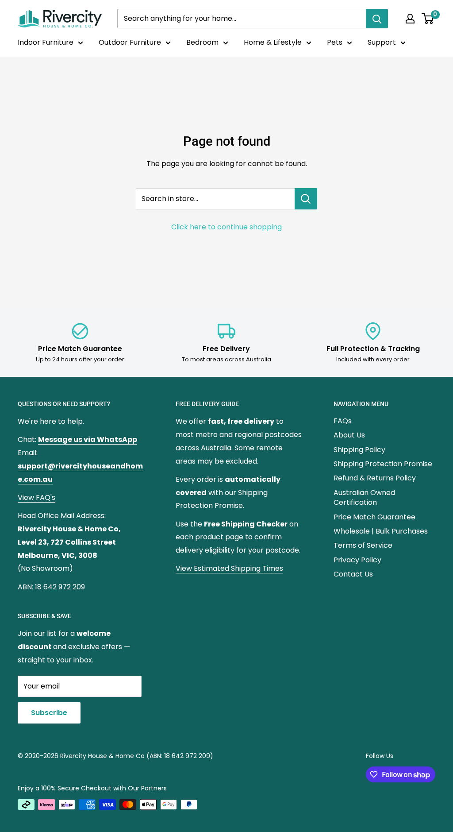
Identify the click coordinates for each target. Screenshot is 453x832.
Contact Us (353, 574)
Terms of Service (363, 545)
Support (382, 42)
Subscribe (49, 713)
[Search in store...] (306, 198)
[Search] (377, 18)
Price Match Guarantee (374, 517)
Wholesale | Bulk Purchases (381, 531)
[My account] (410, 18)
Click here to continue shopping (226, 227)
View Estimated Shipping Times (229, 568)
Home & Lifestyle (273, 42)
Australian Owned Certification (364, 497)
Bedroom (202, 42)
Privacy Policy (357, 560)
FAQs (343, 421)
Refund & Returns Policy (375, 478)
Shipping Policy (359, 450)
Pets (334, 42)
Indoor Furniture (45, 42)
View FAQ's (36, 497)
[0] (428, 18)
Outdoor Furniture (130, 42)
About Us (349, 435)
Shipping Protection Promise (383, 464)
